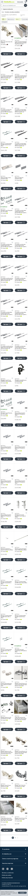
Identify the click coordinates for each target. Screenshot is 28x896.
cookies (8, 893)
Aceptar (22, 892)
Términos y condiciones (8, 872)
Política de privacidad (7, 877)
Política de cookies (6, 875)
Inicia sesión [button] (20, 1)
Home (3, 11)
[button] (14, 5)
